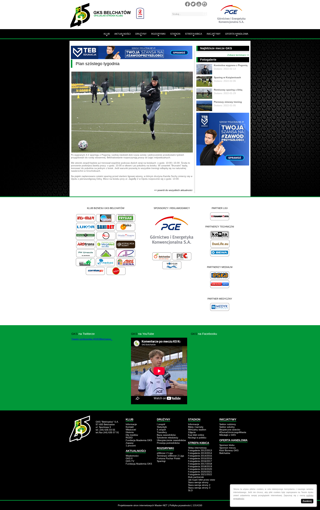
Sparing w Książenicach (227, 77)
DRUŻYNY (140, 33)
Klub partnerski (196, 477)
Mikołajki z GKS (227, 435)
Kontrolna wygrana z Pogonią (231, 65)
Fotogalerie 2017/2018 (200, 463)
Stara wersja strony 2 (199, 485)
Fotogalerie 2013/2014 (200, 453)
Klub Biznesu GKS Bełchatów (228, 451)
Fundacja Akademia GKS (139, 440)
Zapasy (130, 443)
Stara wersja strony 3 (199, 487)
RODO (129, 437)
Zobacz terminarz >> (238, 55)
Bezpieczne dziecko (229, 429)
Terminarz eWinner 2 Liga (170, 455)
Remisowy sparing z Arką (228, 89)
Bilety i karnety (195, 427)
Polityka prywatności (180, 505)
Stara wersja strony (198, 482)
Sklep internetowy (197, 447)
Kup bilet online (196, 435)
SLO (190, 490)
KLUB (107, 33)
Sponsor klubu (226, 445)
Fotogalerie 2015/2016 (200, 458)
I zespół (161, 424)
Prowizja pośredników (168, 443)
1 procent (131, 445)
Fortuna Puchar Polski (168, 458)
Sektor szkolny (227, 427)
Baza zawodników (166, 435)
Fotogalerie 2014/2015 (200, 455)
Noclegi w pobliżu (197, 437)
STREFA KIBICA (193, 33)
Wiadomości (132, 455)
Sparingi (161, 461)
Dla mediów (132, 435)
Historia (130, 432)
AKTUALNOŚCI (122, 33)
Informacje (131, 424)
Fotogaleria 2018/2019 (200, 466)
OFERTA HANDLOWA (236, 33)
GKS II (129, 458)
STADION (175, 33)
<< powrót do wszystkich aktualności (173, 190)
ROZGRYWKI (158, 33)
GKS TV (130, 461)
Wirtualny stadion (197, 429)
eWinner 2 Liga (165, 453)
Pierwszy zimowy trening (228, 102)
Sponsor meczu (227, 447)
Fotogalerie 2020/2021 (200, 471)
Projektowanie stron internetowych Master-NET (143, 505)
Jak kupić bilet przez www (201, 479)
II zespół (161, 429)
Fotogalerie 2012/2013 (200, 450)
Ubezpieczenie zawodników (171, 440)
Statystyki (162, 427)
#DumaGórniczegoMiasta (232, 432)
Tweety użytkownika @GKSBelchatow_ (91, 339)
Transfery (162, 432)
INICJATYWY (213, 33)
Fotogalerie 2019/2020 (200, 469)
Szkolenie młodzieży (167, 437)
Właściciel (131, 429)
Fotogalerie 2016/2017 (200, 461)
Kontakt (130, 427)
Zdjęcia (192, 432)
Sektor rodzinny (227, 424)
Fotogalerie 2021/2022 (200, 474)
